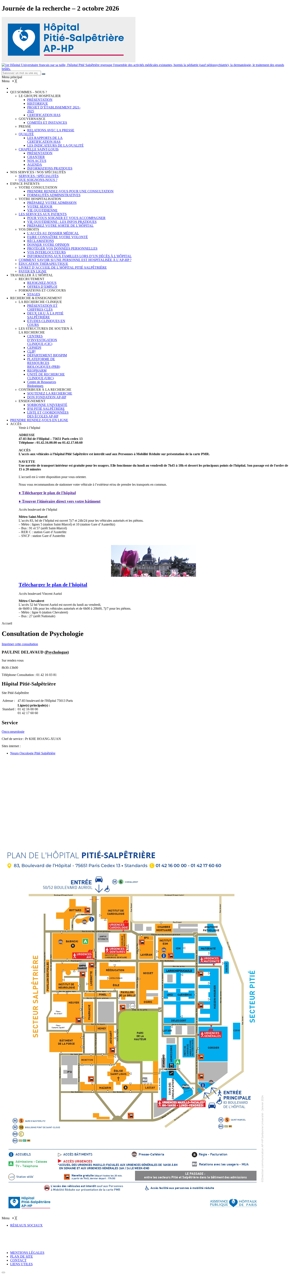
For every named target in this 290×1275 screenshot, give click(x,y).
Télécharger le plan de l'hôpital (53, 584)
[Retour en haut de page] (3, 1272)
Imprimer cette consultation (20, 644)
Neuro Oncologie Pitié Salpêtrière (32, 753)
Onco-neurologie (13, 731)
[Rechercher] (43, 74)
